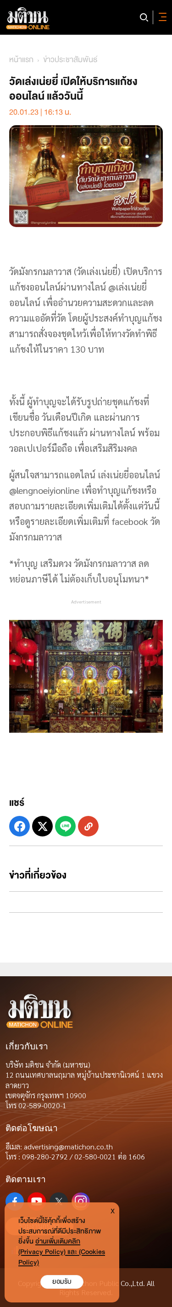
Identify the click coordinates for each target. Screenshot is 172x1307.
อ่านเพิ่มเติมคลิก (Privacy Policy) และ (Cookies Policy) (61, 1252)
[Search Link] (144, 17)
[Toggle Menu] (160, 17)
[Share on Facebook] (19, 826)
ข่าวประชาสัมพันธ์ (70, 59)
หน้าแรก (21, 59)
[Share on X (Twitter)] (42, 826)
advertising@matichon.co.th (68, 1146)
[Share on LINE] (65, 826)
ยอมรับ (62, 1281)
